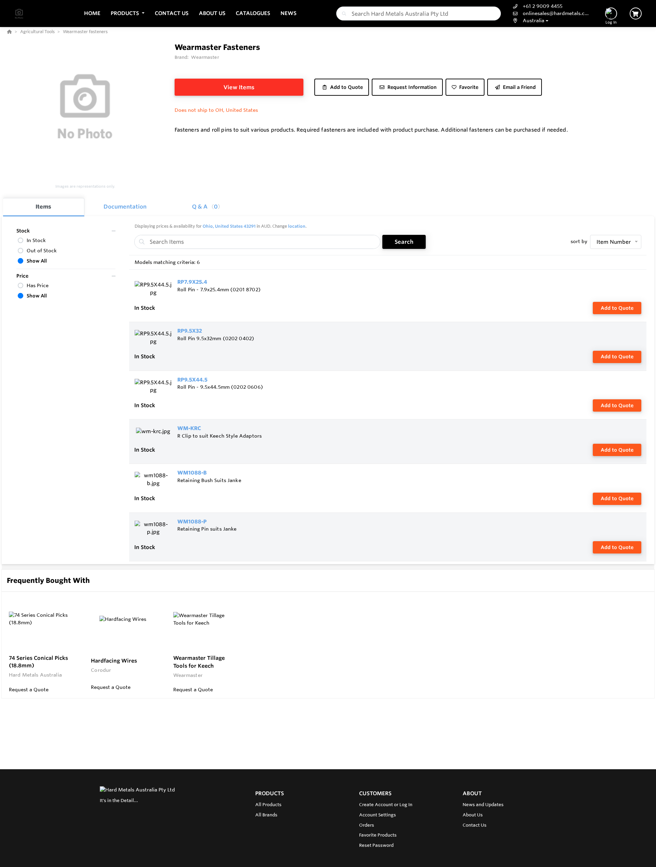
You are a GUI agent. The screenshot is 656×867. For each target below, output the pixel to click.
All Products (268, 804)
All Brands (266, 814)
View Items (239, 87)
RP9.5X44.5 (192, 379)
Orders (366, 825)
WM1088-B (192, 472)
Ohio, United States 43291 (229, 226)
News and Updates (483, 804)
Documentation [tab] (125, 206)
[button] (128, 13)
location (296, 226)
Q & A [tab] (205, 206)
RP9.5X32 (189, 331)
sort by (579, 241)
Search (404, 241)
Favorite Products (378, 835)
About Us (473, 814)
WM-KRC (189, 428)
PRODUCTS (269, 793)
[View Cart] (636, 13)
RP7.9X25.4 (192, 282)
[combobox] (419, 13)
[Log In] (611, 13)
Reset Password (376, 845)
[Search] (343, 14)
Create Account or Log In (385, 804)
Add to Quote (617, 308)
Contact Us (475, 825)
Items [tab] (43, 206)
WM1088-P (192, 521)
